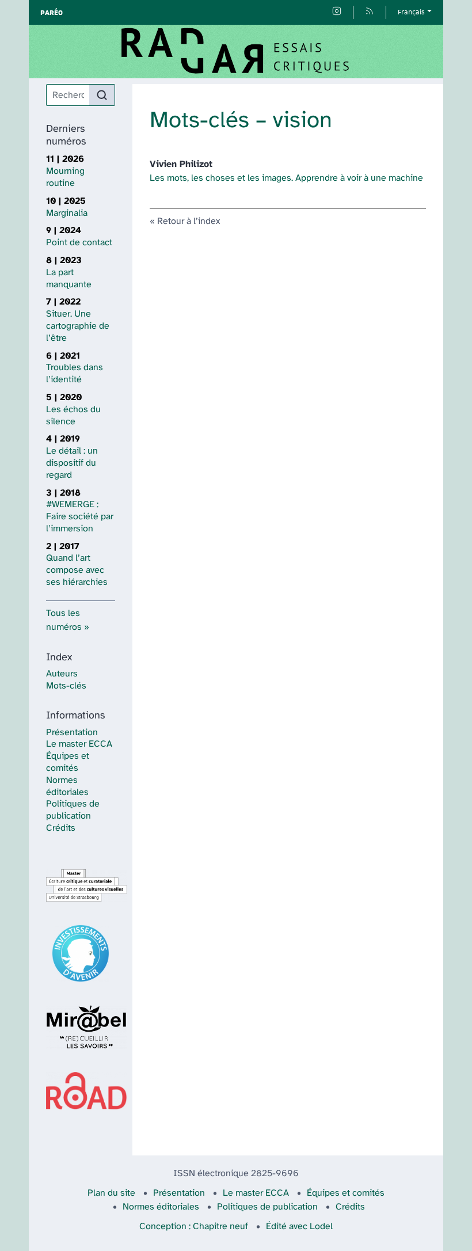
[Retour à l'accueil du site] (236, 51)
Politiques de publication (267, 1207)
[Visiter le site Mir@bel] (80, 1027)
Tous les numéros (64, 620)
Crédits (60, 828)
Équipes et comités (346, 1193)
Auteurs (62, 674)
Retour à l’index (188, 221)
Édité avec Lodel (299, 1226)
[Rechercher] (102, 95)
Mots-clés (66, 686)
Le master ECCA (79, 744)
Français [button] (411, 12)
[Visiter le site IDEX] (80, 953)
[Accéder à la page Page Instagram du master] (336, 12)
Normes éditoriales (161, 1207)
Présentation (72, 732)
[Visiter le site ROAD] (80, 1090)
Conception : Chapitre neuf (193, 1226)
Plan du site (111, 1193)
